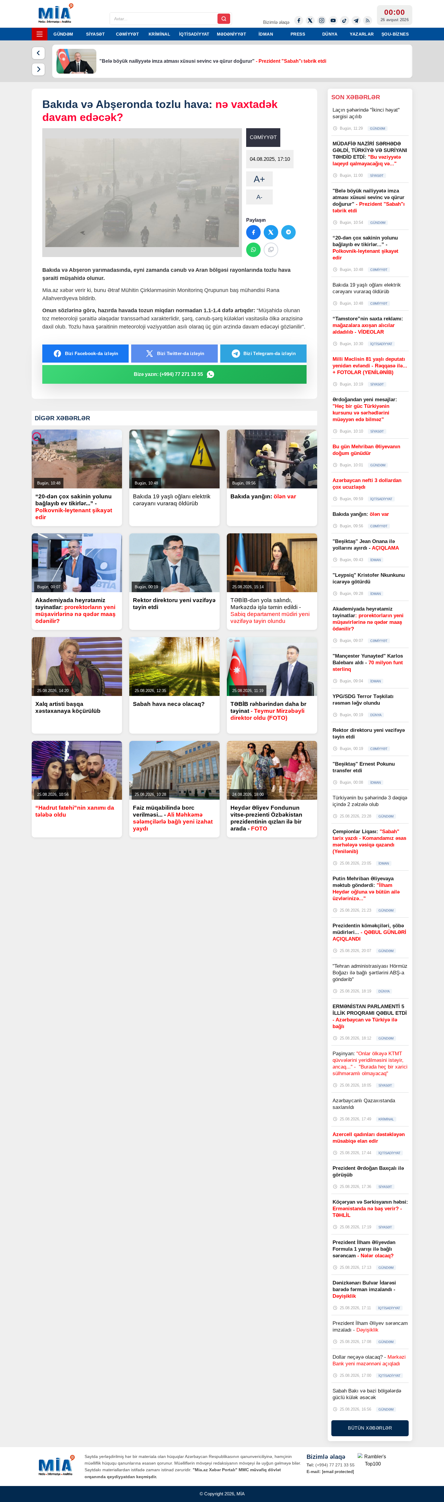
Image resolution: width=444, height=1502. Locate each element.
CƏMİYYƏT (127, 34)
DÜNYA (329, 34)
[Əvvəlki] (38, 53)
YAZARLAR (362, 34)
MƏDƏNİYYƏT (231, 34)
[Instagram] (321, 20)
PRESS (298, 34)
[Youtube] (333, 20)
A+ (259, 179)
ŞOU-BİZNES (395, 34)
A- (259, 197)
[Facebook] (298, 20)
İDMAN (266, 34)
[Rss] (367, 20)
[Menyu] (39, 34)
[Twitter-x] (310, 20)
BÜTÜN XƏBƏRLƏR (370, 1428)
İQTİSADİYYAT (194, 34)
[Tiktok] (344, 20)
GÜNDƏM (63, 34)
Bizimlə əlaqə (276, 22)
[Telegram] (356, 20)
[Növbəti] (38, 69)
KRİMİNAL (159, 34)
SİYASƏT (95, 34)
